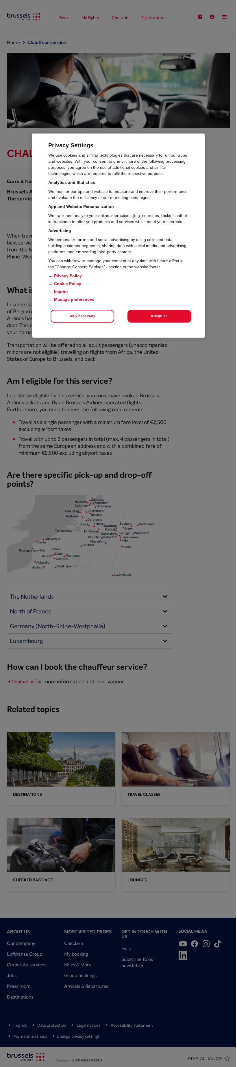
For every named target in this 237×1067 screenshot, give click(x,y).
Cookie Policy (67, 283)
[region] (118, 235)
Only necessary (82, 316)
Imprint (61, 291)
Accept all (159, 316)
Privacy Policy (68, 275)
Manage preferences (74, 299)
